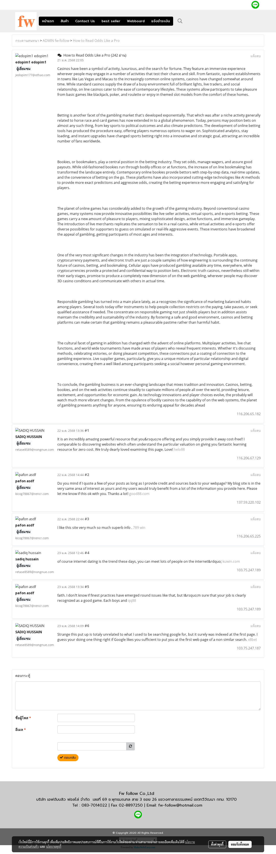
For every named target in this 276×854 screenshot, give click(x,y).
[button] (180, 21)
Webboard (136, 21)
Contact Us (85, 21)
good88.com (139, 493)
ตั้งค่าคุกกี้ (217, 844)
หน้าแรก (48, 21)
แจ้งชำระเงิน (160, 21)
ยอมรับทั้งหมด (240, 844)
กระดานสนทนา (27, 40)
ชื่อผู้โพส (23, 717)
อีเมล (20, 729)
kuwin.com (231, 561)
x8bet (252, 639)
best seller (111, 21)
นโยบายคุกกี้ (53, 846)
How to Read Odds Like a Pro (96, 40)
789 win (139, 527)
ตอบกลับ (69, 757)
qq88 (132, 600)
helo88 (179, 449)
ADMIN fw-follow (56, 40)
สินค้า (65, 21)
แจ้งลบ (256, 56)
